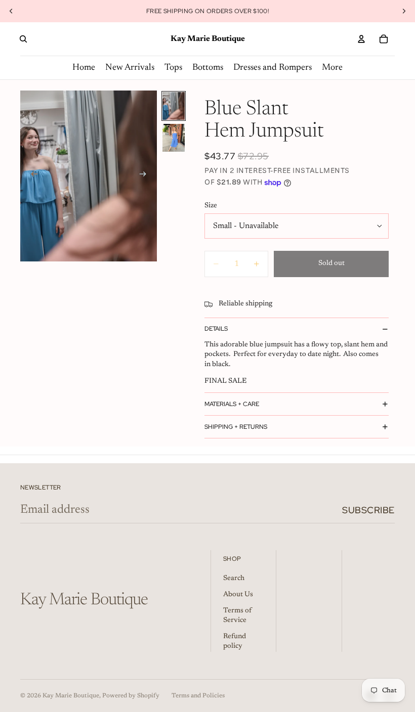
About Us (238, 594)
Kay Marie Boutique (71, 696)
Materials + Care (231, 404)
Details (216, 329)
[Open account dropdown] (361, 39)
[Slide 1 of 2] (173, 106)
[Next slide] (404, 11)
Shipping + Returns (235, 427)
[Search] (23, 39)
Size (210, 205)
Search (233, 578)
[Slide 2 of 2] (173, 138)
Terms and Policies (198, 696)
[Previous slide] (11, 11)
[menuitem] (332, 67)
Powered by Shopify (130, 696)
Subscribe (368, 510)
